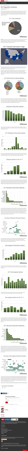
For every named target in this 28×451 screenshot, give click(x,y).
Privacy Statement (17, 443)
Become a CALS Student (4, 431)
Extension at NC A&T (3, 432)
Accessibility (6, 448)
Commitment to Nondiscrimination (8, 443)
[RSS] (2, 441)
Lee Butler (4, 8)
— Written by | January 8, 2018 (5, 8)
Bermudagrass (2, 416)
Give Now (2, 433)
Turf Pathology (3, 2)
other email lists (11, 404)
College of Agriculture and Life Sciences (6, 430)
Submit (6, 402)
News (1, 5)
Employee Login (25, 450)
